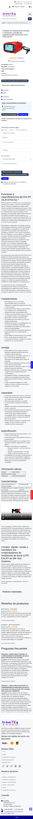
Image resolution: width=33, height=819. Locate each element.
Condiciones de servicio (9, 757)
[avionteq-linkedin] (19, 766)
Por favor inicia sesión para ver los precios (15, 80)
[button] (30, 14)
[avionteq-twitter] (7, 766)
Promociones (31, 495)
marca (4, 787)
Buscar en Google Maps (7, 813)
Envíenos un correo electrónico (24, 2)
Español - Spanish (20, 6)
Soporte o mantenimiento (9, 782)
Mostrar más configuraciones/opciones (13, 85)
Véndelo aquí (23, 114)
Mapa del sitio (6, 762)
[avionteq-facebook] (3, 766)
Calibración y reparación (9, 779)
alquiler (11, 130)
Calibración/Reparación (21, 130)
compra (5, 130)
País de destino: (6, 156)
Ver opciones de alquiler (9, 114)
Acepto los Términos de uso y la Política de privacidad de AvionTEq (14, 183)
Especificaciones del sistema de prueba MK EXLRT (8, 108)
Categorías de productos (9, 790)
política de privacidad (8, 759)
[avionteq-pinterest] (15, 766)
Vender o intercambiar (8, 785)
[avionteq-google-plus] (11, 766)
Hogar (3, 22)
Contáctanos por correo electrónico (13, 811)
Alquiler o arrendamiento (9, 777)
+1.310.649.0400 (28, 3)
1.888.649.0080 (18, 3)
